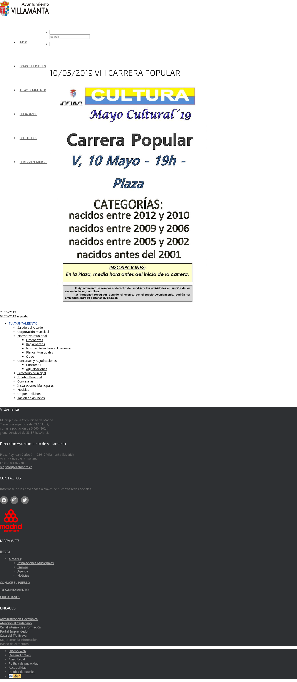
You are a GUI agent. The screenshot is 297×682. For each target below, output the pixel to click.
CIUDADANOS (28, 114)
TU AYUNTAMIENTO (33, 90)
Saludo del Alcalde (30, 327)
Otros (30, 356)
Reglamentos (35, 344)
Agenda (22, 316)
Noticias (23, 390)
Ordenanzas (34, 340)
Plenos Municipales (39, 352)
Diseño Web (17, 651)
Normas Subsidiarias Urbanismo (48, 348)
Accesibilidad (18, 667)
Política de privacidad (23, 663)
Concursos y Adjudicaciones (37, 361)
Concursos (33, 365)
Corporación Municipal (33, 332)
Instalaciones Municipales (35, 385)
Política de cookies (22, 672)
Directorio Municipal (31, 373)
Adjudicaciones (36, 369)
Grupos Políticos (29, 394)
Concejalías (25, 381)
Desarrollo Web (20, 655)
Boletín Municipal (29, 377)
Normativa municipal (32, 336)
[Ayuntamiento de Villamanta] (25, 15)
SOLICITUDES (28, 138)
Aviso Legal (17, 659)
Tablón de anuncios (31, 398)
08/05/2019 (8, 316)
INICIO (23, 42)
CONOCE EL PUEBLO (33, 66)
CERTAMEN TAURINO (33, 162)
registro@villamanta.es (16, 467)
